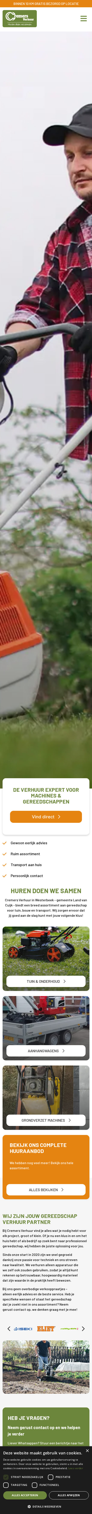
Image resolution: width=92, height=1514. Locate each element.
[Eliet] (23, 1328)
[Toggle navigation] (82, 18)
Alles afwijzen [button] (69, 1495)
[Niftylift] (46, 1328)
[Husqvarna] (69, 1328)
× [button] (87, 1450)
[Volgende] (83, 1328)
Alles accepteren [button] (25, 1495)
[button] (46, 1506)
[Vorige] (9, 1328)
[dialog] (46, 1480)
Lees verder (75, 1468)
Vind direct (43, 816)
